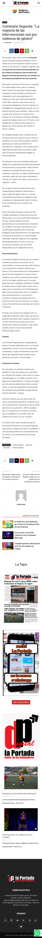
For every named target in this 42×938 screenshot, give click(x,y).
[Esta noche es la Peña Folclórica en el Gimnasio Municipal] (7, 535)
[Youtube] (21, 926)
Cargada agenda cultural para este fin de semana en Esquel (27, 546)
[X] (16, 51)
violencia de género (18, 447)
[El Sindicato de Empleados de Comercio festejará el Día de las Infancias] (7, 524)
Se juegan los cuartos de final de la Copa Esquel (19, 794)
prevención (6, 447)
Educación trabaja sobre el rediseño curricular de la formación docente (11, 476)
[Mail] (17, 920)
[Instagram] (11, 920)
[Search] (39, 3)
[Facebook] (11, 51)
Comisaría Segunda (17, 445)
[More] (32, 51)
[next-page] (7, 554)
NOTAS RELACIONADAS (12, 516)
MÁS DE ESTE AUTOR (30, 516)
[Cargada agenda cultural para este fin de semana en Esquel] (7, 546)
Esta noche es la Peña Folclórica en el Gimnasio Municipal (25, 535)
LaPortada (8, 42)
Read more (20, 803)
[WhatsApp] (27, 51)
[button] (3, 3)
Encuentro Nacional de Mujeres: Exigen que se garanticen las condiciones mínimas (31, 478)
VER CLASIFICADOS (21, 702)
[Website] (29, 920)
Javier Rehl (29, 445)
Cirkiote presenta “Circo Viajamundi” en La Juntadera (17, 836)
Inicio (3, 19)
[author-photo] (21, 501)
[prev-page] (3, 554)
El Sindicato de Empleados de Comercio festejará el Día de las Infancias (27, 524)
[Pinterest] (22, 51)
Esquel (10, 19)
